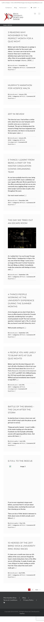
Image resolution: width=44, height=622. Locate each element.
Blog (24, 598)
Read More (11, 69)
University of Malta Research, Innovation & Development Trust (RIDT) (22, 371)
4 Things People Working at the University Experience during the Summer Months (21, 300)
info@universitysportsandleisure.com (31, 2)
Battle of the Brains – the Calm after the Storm (21, 409)
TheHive (22, 613)
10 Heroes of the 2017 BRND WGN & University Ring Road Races (21, 546)
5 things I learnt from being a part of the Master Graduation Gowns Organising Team (21, 166)
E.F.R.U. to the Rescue (20, 461)
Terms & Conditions (10, 600)
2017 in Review (16, 114)
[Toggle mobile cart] (35, 13)
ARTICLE (22, 67)
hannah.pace (13, 65)
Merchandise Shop (9, 598)
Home (4, 25)
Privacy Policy (28, 600)
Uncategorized (12, 142)
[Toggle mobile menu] (39, 13)
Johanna (23, 60)
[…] (32, 60)
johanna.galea (14, 441)
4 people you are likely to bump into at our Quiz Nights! (22, 355)
